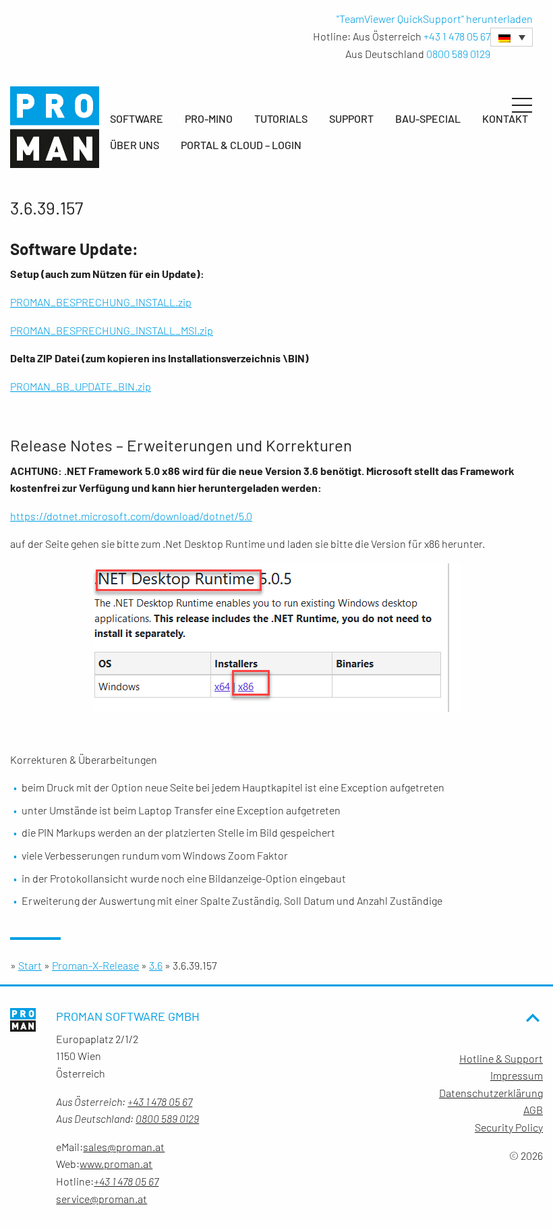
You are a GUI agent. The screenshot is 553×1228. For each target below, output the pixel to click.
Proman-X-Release (95, 965)
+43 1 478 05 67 (457, 36)
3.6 (156, 965)
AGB (533, 1109)
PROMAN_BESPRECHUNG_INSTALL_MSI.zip (111, 330)
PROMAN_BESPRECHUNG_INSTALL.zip (101, 302)
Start (30, 965)
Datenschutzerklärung (491, 1092)
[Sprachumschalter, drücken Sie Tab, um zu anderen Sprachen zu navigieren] (511, 37)
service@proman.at (101, 1198)
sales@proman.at (124, 1146)
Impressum (516, 1075)
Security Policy (509, 1127)
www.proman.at (116, 1163)
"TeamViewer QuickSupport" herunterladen (435, 18)
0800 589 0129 (458, 53)
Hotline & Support (501, 1058)
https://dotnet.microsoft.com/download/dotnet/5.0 (131, 515)
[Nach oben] (533, 1040)
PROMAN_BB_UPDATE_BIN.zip (80, 386)
